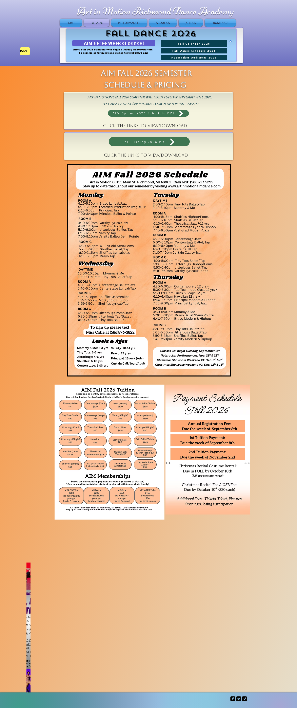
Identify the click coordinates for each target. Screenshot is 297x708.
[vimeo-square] (244, 698)
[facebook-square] (232, 698)
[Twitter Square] (238, 698)
